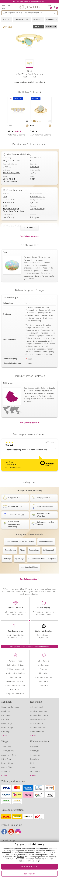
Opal (5, 196)
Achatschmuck (36, 707)
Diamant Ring (7, 763)
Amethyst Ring (7, 751)
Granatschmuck (37, 731)
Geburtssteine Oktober (29, 567)
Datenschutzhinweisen (28, 861)
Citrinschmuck (36, 723)
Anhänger (5, 711)
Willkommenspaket (15, 669)
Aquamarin (35, 755)
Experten (44, 669)
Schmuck (7, 19)
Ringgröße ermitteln (15, 694)
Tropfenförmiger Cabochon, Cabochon (13, 210)
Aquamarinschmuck (39, 715)
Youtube (11, 831)
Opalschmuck (10, 550)
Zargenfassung (37, 208)
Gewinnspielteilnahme (15, 673)
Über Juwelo (43, 661)
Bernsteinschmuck (38, 719)
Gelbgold (34, 166)
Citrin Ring (6, 759)
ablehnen (20, 857)
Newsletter (43, 681)
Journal (42, 685)
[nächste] (53, 119)
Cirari (33, 178)
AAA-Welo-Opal (37, 196)
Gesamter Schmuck (10, 707)
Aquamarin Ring (8, 755)
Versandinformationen (15, 685)
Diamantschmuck (38, 727)
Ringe (22, 550)
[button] (3, 7)
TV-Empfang (15, 677)
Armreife (5, 719)
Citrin (32, 763)
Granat (33, 767)
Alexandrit (34, 747)
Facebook (4, 831)
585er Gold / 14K (11, 172)
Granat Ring (6, 767)
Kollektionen (51, 19)
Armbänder (6, 715)
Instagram (18, 831)
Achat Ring (6, 747)
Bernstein (34, 759)
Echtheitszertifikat (15, 665)
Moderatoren (43, 665)
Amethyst (34, 751)
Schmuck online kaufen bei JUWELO (19, 542)
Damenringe (34, 550)
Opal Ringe (19, 559)
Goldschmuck (48, 550)
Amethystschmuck (38, 711)
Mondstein (35, 771)
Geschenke (38, 19)
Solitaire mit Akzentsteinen (10, 180)
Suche (55, 13)
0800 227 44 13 (15, 638)
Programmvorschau (43, 677)
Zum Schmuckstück (28, 236)
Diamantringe (7, 727)
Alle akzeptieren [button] (29, 866)
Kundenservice (15, 661)
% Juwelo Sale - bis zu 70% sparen (42, 559)
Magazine (43, 673)
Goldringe (7, 559)
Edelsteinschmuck (22, 19)
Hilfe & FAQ (15, 689)
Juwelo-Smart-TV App (15, 681)
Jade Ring (5, 771)
